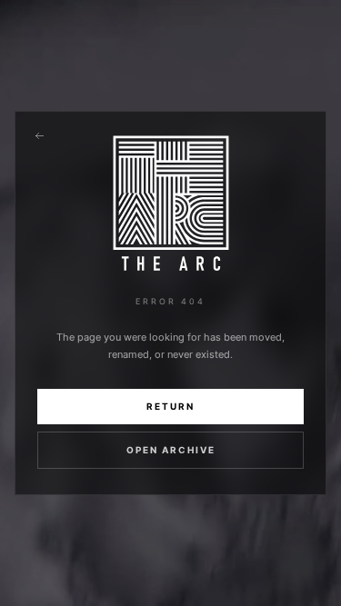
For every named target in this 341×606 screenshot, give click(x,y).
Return (170, 406)
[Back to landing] (39, 135)
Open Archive (171, 449)
